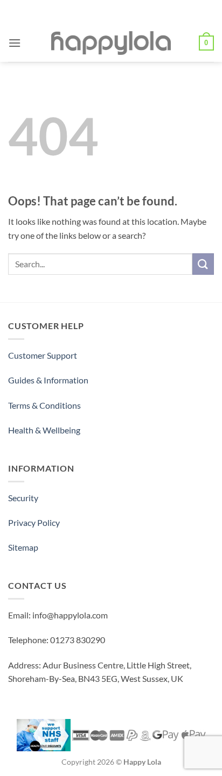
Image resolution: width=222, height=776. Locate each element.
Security (23, 498)
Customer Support (42, 355)
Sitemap (23, 547)
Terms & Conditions (44, 405)
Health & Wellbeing (44, 430)
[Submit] (203, 263)
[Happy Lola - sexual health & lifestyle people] (111, 43)
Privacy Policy (34, 522)
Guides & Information (48, 380)
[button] (14, 43)
